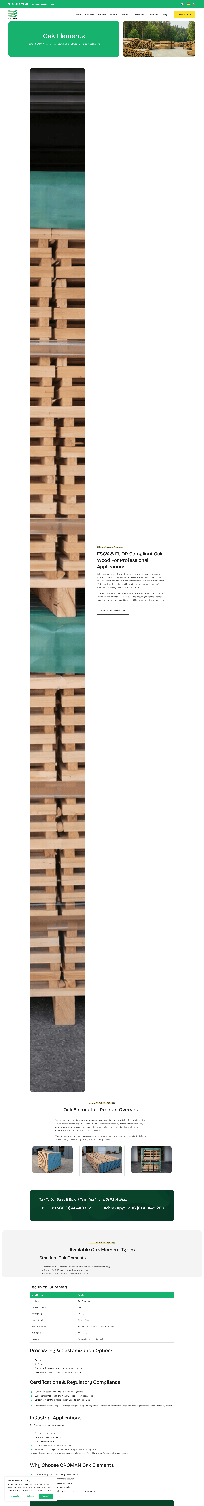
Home (30, 44)
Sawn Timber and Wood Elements (72, 44)
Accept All (46, 1496)
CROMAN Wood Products (45, 44)
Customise (15, 1496)
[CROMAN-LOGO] (12, 11)
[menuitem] (182, 3)
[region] (31, 1488)
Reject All (30, 1496)
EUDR (32, 1405)
